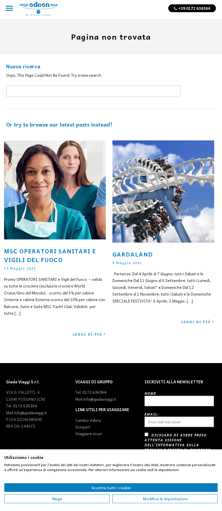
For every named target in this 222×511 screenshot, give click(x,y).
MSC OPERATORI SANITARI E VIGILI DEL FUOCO (50, 255)
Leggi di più (87, 334)
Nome (150, 393)
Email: (152, 414)
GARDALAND (132, 254)
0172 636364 (25, 406)
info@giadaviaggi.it (30, 413)
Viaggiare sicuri (88, 434)
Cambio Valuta (88, 420)
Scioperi (82, 427)
